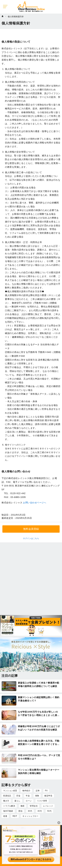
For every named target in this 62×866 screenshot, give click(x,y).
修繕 (22, 806)
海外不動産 (8, 811)
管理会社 (34, 806)
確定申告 (48, 796)
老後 (5, 816)
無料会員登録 (31, 529)
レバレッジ (48, 806)
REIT (15, 816)
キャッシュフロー (30, 816)
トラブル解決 (9, 806)
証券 (38, 791)
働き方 (6, 801)
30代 (30, 811)
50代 (49, 811)
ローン (29, 801)
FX (46, 791)
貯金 (19, 796)
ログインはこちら (31, 538)
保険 (37, 796)
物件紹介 (26, 791)
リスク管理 (42, 801)
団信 (20, 811)
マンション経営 (10, 791)
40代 (40, 811)
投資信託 (7, 796)
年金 (28, 796)
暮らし (17, 801)
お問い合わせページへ (34, 502)
